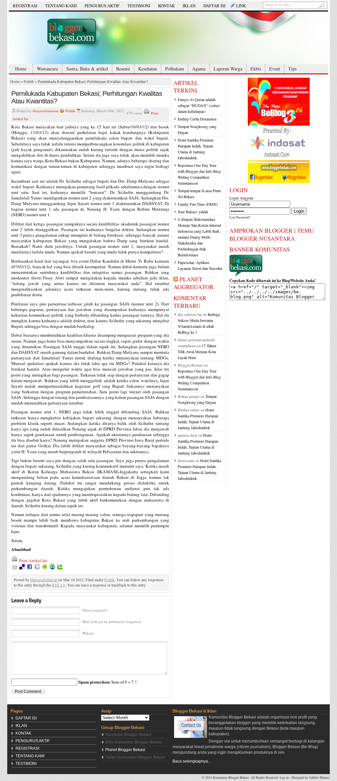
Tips (292, 68)
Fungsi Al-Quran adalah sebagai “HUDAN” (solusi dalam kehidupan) (199, 105)
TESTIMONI (138, 6)
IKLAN (189, 6)
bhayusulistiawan (46, 110)
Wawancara (47, 68)
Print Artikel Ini (33, 560)
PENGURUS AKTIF (102, 6)
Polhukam (174, 68)
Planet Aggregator (193, 283)
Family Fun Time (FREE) (198, 204)
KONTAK (166, 6)
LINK (241, 6)
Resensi (123, 68)
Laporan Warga (228, 68)
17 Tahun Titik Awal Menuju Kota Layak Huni (197, 351)
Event (274, 68)
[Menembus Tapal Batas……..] (168, 38)
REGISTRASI (25, 6)
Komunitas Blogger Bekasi (231, 777)
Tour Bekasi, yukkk (193, 211)
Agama (198, 68)
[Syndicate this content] (175, 279)
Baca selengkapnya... (191, 761)
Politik (29, 81)
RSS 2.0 (58, 584)
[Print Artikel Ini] (146, 113)
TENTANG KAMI (61, 6)
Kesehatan (147, 68)
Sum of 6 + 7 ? (107, 682)
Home (20, 68)
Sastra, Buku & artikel (87, 68)
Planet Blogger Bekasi (125, 749)
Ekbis (255, 68)
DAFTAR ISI (214, 6)
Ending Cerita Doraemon (197, 118)
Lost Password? (239, 217)
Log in (284, 777)
